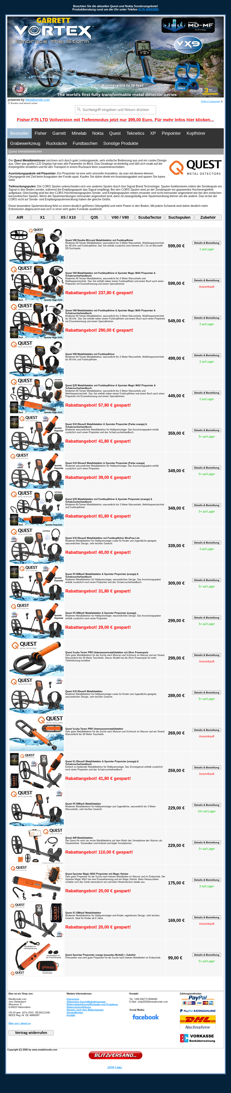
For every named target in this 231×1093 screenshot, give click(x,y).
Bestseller (19, 133)
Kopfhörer (196, 133)
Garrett (59, 133)
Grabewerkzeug (25, 143)
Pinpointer (171, 133)
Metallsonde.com (37, 100)
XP (153, 133)
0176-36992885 (148, 9)
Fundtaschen (85, 143)
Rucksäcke (56, 143)
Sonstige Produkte (120, 143)
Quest (115, 133)
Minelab (79, 133)
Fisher (41, 133)
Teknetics (135, 133)
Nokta (97, 133)
